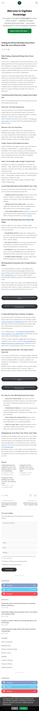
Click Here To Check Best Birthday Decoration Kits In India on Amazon (19, 298)
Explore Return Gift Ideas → (19, 31)
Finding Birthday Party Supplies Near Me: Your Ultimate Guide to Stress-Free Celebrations (9, 468)
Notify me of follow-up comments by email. (15, 561)
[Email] (9, 49)
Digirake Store (9, 275)
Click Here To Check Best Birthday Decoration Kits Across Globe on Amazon (19, 306)
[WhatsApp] (7, 49)
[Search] (36, 3)
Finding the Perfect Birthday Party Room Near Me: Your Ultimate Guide (8, 480)
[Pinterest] (19, 594)
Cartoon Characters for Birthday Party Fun (14, 322)
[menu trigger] (3, 3)
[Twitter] (5, 49)
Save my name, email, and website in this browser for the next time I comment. (19, 557)
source (6, 201)
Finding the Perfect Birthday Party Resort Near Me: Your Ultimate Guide (27, 468)
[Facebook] (2, 49)
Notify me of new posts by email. (12, 564)
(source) (27, 139)
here (21, 157)
